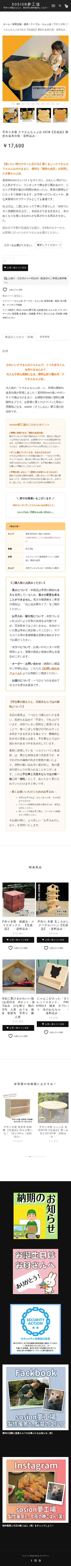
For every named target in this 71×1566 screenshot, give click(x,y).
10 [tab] (57, 105)
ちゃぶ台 (18, 300)
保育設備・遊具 (20, 24)
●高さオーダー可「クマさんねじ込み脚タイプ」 (34, 505)
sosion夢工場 (26, 4)
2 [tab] (18, 105)
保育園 (15, 313)
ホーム (6, 24)
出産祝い (23, 313)
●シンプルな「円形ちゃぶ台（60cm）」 (36, 512)
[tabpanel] (35, 68)
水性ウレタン (8, 317)
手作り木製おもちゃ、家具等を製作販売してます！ (26, 8)
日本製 (59, 313)
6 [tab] (38, 105)
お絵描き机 (42, 309)
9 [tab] (52, 105)
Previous (3, 114)
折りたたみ (49, 313)
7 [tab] (43, 105)
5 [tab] (33, 105)
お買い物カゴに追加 (16, 268)
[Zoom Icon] (35, 68)
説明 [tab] (19, 337)
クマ (60, 309)
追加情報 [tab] (45, 336)
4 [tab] (28, 105)
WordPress (44, 1556)
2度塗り (11, 309)
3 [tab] (23, 105)
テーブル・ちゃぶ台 (41, 24)
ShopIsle (26, 1556)
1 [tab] (13, 105)
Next (67, 114)
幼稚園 (32, 313)
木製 (65, 313)
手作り (39, 313)
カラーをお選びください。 (19, 245)
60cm (18, 309)
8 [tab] (48, 105)
